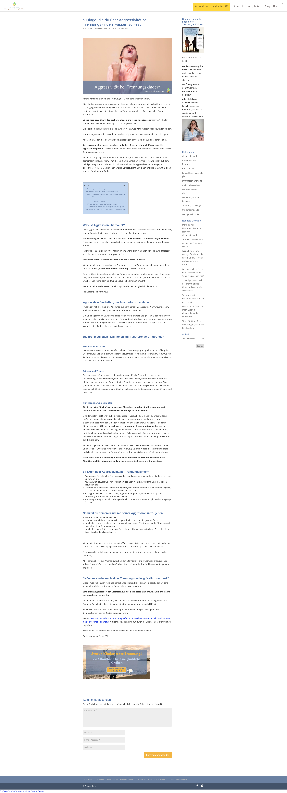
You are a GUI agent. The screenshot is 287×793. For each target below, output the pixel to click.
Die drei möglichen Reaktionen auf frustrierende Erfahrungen (106, 194)
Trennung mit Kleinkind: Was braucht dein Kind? (193, 298)
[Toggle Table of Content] (123, 185)
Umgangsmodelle (190, 209)
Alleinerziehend (189, 156)
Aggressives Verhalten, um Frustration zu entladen (102, 191)
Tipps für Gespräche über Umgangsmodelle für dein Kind (193, 324)
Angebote (254, 6)
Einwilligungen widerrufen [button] (180, 779)
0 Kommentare (123, 28)
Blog (267, 6)
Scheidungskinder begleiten (105, 28)
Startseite (239, 6)
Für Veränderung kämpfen (98, 201)
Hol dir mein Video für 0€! (213, 6)
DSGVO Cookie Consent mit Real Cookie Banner (22, 791)
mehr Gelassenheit (191, 185)
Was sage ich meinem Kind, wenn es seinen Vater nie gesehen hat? (193, 272)
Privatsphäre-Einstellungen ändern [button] (120, 779)
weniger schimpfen (191, 214)
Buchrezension (189, 168)
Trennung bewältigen (192, 205)
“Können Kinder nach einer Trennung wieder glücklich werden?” (106, 209)
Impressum (100, 779)
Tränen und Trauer (97, 199)
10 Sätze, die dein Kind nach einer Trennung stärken (192, 243)
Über (276, 6)
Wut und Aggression (97, 196)
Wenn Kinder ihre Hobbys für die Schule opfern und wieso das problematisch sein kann (192, 258)
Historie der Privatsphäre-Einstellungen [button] (152, 779)
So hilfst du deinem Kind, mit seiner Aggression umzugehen (105, 206)
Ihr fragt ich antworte (192, 180)
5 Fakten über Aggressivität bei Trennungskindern (102, 204)
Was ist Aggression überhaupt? (96, 189)
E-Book (190, 57)
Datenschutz (88, 779)
